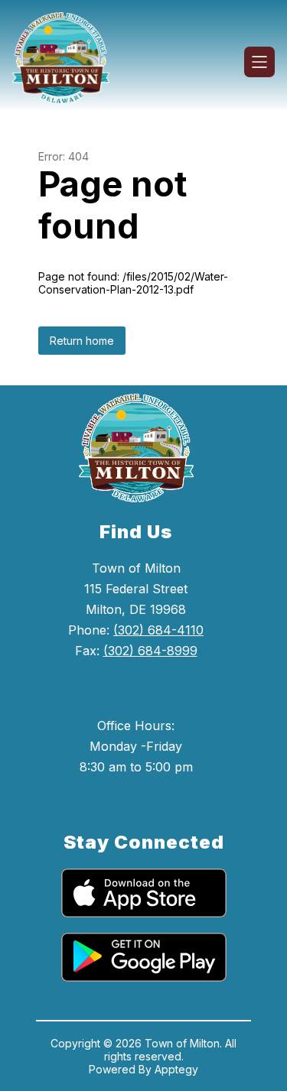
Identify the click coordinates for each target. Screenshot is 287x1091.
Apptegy (176, 1069)
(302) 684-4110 (158, 630)
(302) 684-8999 (150, 650)
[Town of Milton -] (67, 62)
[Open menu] (259, 62)
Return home (82, 340)
